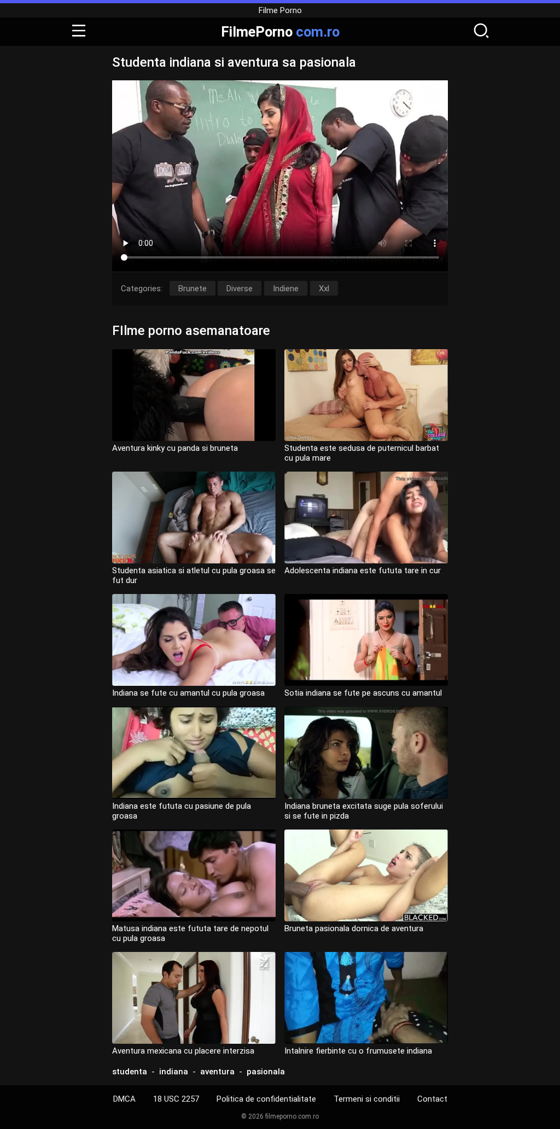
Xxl (324, 288)
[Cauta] (481, 32)
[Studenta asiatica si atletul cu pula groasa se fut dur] (194, 517)
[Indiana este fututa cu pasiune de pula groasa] (194, 752)
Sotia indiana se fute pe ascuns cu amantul (363, 693)
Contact (432, 1099)
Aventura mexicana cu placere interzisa (183, 1051)
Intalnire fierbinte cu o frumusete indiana (358, 1051)
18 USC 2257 (176, 1099)
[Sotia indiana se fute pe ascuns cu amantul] (366, 640)
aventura (217, 1072)
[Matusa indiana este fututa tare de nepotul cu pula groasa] (194, 875)
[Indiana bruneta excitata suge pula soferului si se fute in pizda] (366, 752)
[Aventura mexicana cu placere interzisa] (194, 998)
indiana (173, 1072)
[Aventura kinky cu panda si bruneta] (194, 395)
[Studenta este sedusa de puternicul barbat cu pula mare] (366, 395)
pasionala (266, 1072)
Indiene (286, 288)
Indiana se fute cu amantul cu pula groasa (188, 693)
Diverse (239, 288)
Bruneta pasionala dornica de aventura (353, 928)
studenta (129, 1072)
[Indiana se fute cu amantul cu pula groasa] (194, 640)
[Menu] (79, 32)
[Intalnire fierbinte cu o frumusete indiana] (366, 998)
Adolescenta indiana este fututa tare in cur (362, 570)
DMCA (124, 1099)
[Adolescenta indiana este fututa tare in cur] (366, 517)
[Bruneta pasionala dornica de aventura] (366, 875)
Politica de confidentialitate (266, 1099)
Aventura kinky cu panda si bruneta (175, 448)
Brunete (192, 288)
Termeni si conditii (367, 1099)
